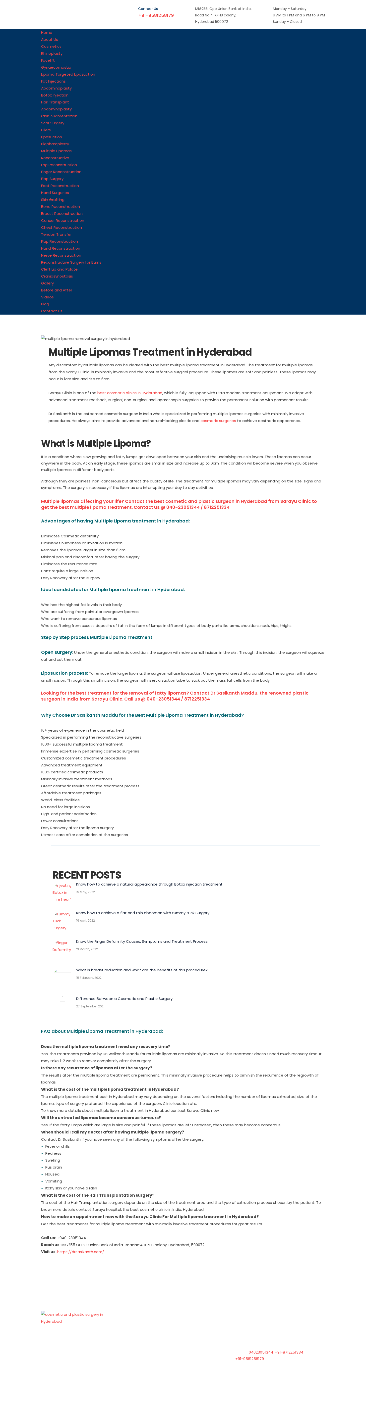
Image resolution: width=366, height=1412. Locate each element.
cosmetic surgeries (218, 420)
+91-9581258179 (249, 1358)
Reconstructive (157, 1356)
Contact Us (153, 1365)
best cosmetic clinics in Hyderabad (129, 392)
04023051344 (261, 1352)
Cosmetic (152, 1346)
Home (148, 1327)
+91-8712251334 (289, 1352)
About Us (151, 1337)
